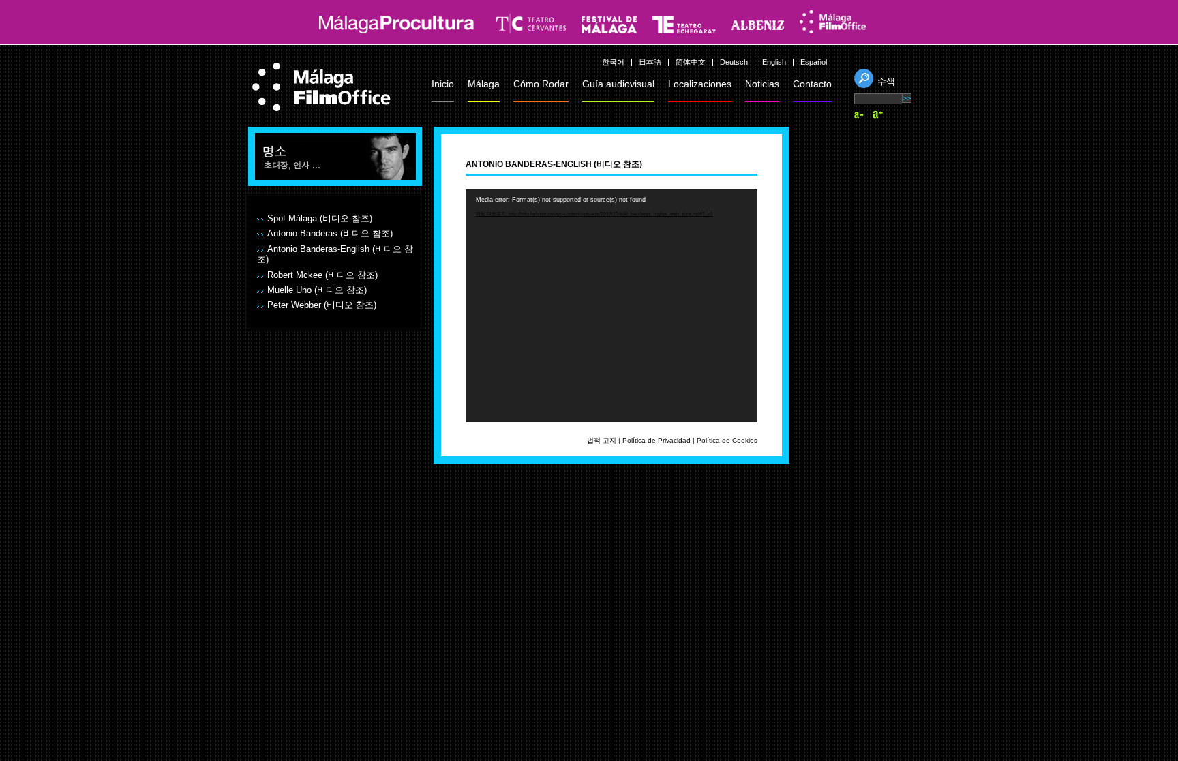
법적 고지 (602, 440)
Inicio (443, 83)
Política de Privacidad (657, 440)
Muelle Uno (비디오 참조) (317, 290)
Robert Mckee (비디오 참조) (322, 275)
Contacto (812, 83)
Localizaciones (699, 83)
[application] (611, 305)
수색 (886, 81)
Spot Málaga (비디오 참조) (319, 218)
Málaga (484, 83)
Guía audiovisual (618, 83)
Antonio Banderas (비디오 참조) (330, 233)
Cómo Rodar (541, 83)
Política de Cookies (727, 440)
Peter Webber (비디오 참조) (321, 305)
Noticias (762, 83)
